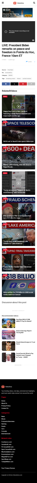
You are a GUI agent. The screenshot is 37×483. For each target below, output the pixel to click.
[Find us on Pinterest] (9, 478)
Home (3, 401)
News (10, 75)
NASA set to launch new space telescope (18, 141)
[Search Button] (34, 3)
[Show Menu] (3, 3)
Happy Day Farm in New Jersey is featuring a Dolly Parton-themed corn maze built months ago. (17, 113)
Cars (2, 429)
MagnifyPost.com (7, 456)
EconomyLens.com (7, 454)
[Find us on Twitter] (4, 478)
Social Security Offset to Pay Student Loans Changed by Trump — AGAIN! (24, 355)
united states (27, 78)
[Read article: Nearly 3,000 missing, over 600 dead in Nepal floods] (18, 157)
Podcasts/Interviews (8, 421)
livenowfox (8, 72)
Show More (18, 365)
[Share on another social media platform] (31, 83)
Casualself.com (6, 444)
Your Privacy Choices (8, 468)
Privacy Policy (5, 406)
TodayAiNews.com (7, 461)
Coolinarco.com (6, 442)
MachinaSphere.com (8, 452)
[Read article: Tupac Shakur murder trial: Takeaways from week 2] (18, 260)
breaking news (10, 78)
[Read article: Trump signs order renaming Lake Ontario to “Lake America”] (18, 234)
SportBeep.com (6, 459)
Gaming (3, 424)
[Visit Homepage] (18, 2)
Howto (3, 426)
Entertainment (5, 433)
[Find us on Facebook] (1, 478)
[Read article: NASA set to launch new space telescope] (18, 132)
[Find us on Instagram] (6, 478)
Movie (3, 419)
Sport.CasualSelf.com (8, 449)
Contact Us (4, 408)
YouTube (10, 70)
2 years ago (11, 59)
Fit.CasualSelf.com (7, 447)
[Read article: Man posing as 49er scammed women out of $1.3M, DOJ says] (18, 208)
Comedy (4, 431)
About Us (4, 403)
